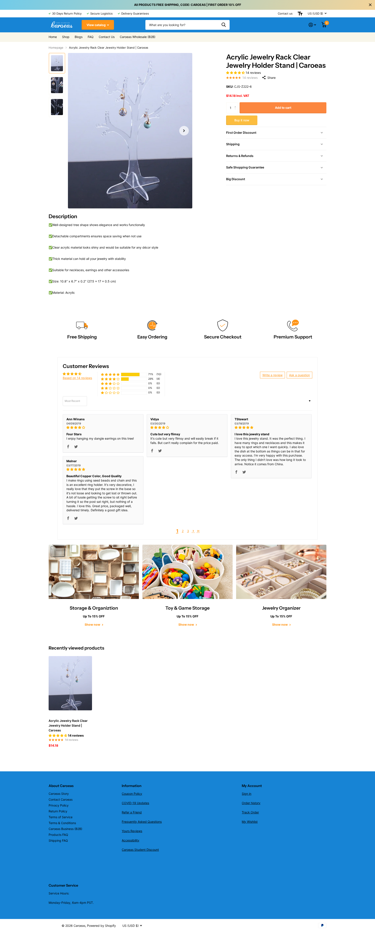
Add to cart (283, 107)
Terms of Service (60, 817)
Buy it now (241, 120)
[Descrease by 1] (236, 111)
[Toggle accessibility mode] (300, 13)
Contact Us (107, 37)
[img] (103, 427)
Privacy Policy (59, 805)
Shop (65, 37)
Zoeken (224, 25)
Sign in (246, 793)
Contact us (285, 13)
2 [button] (183, 531)
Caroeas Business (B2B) (65, 829)
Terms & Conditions (62, 823)
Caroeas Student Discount (140, 849)
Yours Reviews (132, 831)
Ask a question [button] (299, 375)
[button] (184, 130)
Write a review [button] (272, 375)
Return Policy (58, 811)
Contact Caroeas (60, 799)
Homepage (56, 47)
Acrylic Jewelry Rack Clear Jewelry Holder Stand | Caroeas (68, 725)
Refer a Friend (132, 812)
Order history (251, 803)
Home (53, 37)
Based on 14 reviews (77, 378)
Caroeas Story (59, 793)
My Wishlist (250, 821)
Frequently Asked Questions (142, 821)
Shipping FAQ (58, 840)
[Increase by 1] (236, 104)
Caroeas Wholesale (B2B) (137, 37)
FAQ (91, 37)
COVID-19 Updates (135, 803)
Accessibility (130, 840)
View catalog (96, 25)
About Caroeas (61, 786)
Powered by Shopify (101, 925)
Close (370, 5)
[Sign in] (312, 25)
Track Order (250, 812)
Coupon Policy (132, 793)
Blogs (78, 37)
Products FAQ (58, 834)
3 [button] (188, 531)
